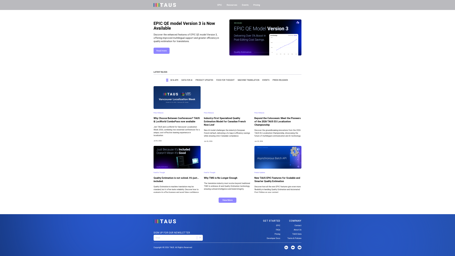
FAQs (278, 230)
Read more (161, 50)
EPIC (278, 225)
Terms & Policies (294, 238)
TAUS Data (296, 234)
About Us (297, 230)
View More (227, 200)
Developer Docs (273, 238)
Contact (298, 225)
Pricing (256, 5)
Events (245, 5)
